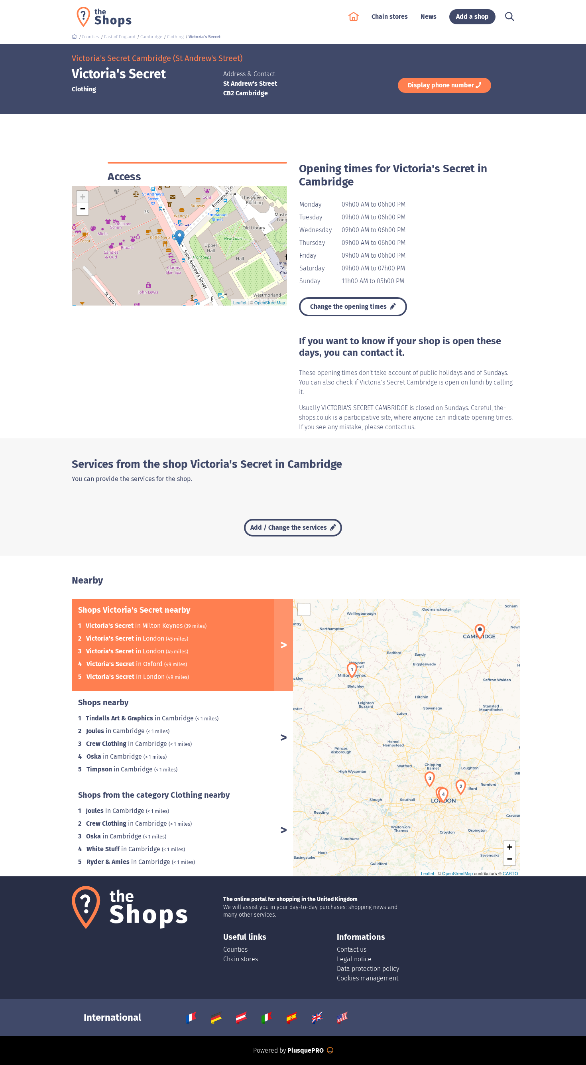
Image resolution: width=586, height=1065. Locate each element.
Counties (235, 949)
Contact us (351, 949)
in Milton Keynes (135, 625)
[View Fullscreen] (304, 609)
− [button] (82, 209)
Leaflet (239, 302)
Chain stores (240, 959)
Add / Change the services (289, 527)
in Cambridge (140, 718)
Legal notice (354, 959)
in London (126, 638)
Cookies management (367, 978)
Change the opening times (349, 306)
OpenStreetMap (269, 302)
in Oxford (125, 664)
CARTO (510, 873)
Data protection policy (368, 968)
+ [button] (82, 197)
